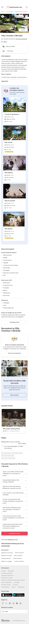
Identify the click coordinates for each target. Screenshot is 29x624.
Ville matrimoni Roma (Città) (8, 458)
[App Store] (7, 596)
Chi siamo (15, 584)
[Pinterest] (9, 603)
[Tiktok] (20, 603)
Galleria (23, 30)
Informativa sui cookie (6, 578)
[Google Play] (18, 596)
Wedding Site (21, 587)
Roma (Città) (10, 11)
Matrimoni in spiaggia (6, 561)
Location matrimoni (19, 561)
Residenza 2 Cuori (13, 539)
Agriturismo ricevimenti (7, 552)
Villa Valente (9, 173)
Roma (3, 11)
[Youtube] (16, 603)
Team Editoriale (5, 587)
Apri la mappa (22, 443)
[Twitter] (6, 603)
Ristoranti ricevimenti (6, 555)
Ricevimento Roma (6, 453)
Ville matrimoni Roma (17, 453)
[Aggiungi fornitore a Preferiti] (26, 16)
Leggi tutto (4, 81)
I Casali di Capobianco (12, 114)
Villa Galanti (8, 229)
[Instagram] (13, 603)
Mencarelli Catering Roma (11, 429)
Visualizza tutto (14, 322)
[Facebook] (2, 603)
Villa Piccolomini (10, 201)
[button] (14, 345)
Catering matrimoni (6, 558)
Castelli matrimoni (17, 558)
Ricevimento (5, 550)
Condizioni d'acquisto (6, 573)
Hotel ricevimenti (19, 552)
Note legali (11, 571)
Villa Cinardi (8, 142)
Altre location (14, 395)
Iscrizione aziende (6, 584)
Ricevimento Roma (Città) (8, 455)
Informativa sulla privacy (7, 575)
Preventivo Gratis (14, 533)
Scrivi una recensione (14, 353)
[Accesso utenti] (26, 7)
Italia (6, 611)
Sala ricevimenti (18, 555)
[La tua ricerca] (2, 16)
